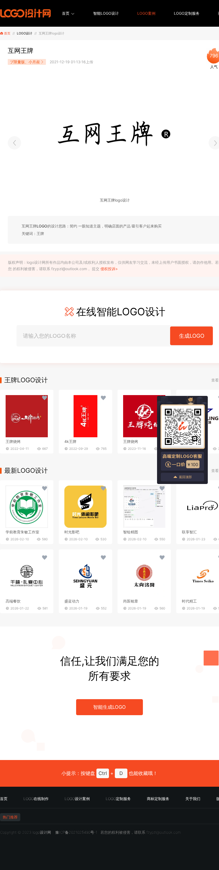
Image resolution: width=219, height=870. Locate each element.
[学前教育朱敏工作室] (27, 507)
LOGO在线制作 (36, 798)
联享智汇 (189, 532)
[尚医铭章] (144, 576)
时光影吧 (71, 532)
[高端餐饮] (27, 576)
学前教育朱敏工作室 (22, 532)
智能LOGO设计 (106, 13)
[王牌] (27, 416)
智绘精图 (130, 532)
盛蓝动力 (71, 601)
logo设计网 (42, 832)
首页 (65, 13)
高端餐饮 (13, 601)
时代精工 (189, 601)
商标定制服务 (158, 798)
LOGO (42, 226)
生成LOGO (191, 336)
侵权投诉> (109, 268)
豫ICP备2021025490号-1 (76, 832)
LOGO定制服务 (187, 13)
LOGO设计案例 (77, 798)
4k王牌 (70, 441)
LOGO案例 (146, 13)
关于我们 (192, 798)
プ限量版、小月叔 (25, 62)
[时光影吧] (85, 507)
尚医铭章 (130, 601)
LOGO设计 (24, 33)
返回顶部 (185, 477)
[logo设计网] (25, 13)
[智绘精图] (144, 507)
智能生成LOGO (109, 707)
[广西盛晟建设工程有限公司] (14, 142)
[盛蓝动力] (85, 576)
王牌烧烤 (13, 441)
